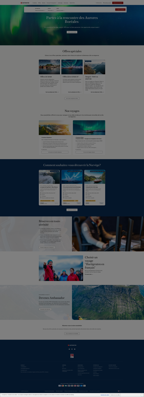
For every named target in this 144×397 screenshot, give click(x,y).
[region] (72, 395)
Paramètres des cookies (105, 394)
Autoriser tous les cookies (115, 394)
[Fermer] (142, 395)
